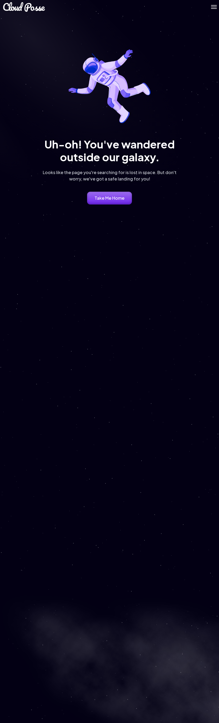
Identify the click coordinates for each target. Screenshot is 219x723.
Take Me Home (109, 198)
